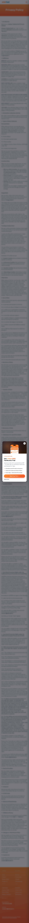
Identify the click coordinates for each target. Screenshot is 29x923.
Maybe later (6, 479)
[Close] (24, 443)
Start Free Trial (14, 476)
